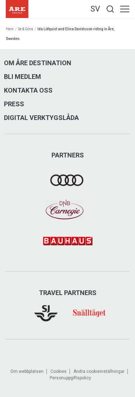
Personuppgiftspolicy (70, 377)
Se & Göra (25, 29)
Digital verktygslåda (41, 118)
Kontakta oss (28, 90)
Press (14, 104)
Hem (10, 29)
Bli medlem (22, 76)
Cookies (58, 371)
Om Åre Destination (37, 63)
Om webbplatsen (27, 371)
